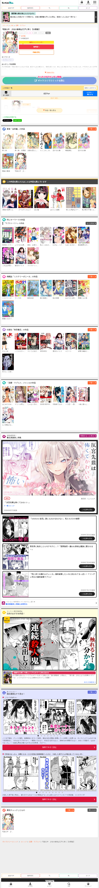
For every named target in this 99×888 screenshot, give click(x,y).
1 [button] (38, 735)
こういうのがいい (11, 697)
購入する (90, 93)
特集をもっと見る (87, 436)
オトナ (88, 8)
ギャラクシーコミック (10, 842)
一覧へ (91, 129)
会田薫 (23, 36)
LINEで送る (17, 120)
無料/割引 (30, 8)
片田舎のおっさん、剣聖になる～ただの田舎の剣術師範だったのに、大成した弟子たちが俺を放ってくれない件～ (44, 754)
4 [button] (47, 735)
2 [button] (41, 735)
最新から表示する (90, 88)
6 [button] (54, 735)
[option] (20, 716)
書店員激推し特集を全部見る (20, 603)
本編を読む (36, 52)
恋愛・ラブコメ (21, 25)
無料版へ (36, 47)
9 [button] (62, 792)
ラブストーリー (8, 60)
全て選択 (6, 95)
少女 (11, 25)
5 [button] (51, 735)
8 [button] (60, 735)
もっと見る (90, 223)
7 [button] (57, 735)
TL (49, 8)
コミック (5, 25)
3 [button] (44, 735)
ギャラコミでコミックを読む (51, 80)
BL (69, 8)
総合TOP (11, 8)
